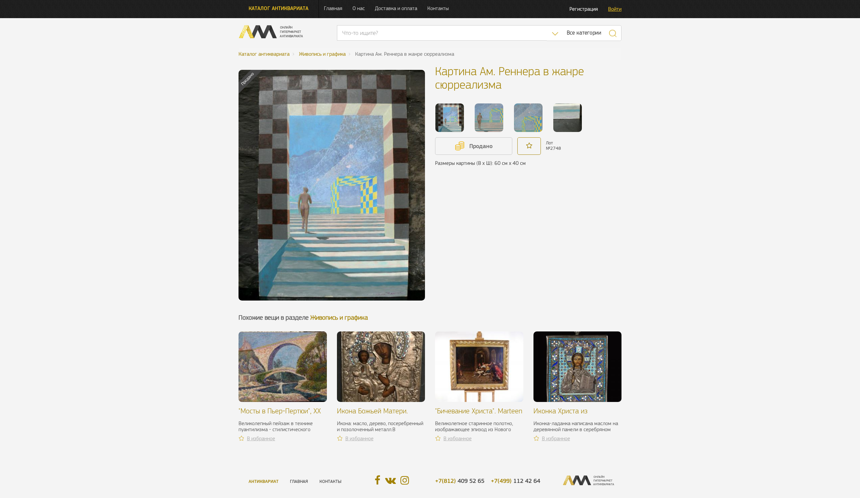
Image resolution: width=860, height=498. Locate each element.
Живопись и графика (339, 317)
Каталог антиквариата (278, 8)
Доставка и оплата (396, 8)
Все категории (584, 33)
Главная (333, 8)
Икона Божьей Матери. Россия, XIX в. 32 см (372, 415)
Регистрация (583, 9)
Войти (614, 9)
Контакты (438, 8)
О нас (358, 8)
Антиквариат (263, 481)
